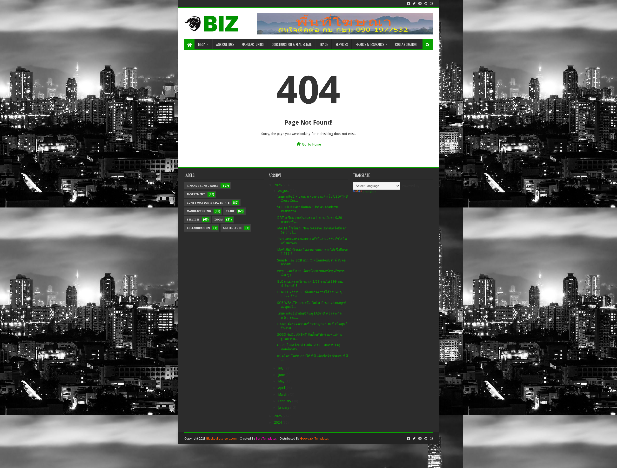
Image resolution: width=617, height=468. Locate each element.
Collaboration (405, 44)
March (283, 394)
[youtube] (420, 3)
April (282, 388)
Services (341, 44)
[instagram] (431, 3)
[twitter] (414, 3)
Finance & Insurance (369, 44)
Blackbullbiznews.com (221, 438)
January (284, 407)
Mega (201, 44)
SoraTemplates (266, 438)
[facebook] (408, 3)
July (281, 368)
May (281, 381)
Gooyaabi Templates (314, 438)
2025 (278, 416)
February (285, 401)
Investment (196, 194)
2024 (278, 422)
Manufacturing (253, 44)
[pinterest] (425, 3)
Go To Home (311, 144)
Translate (369, 192)
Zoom (218, 219)
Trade (323, 44)
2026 (278, 185)
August (284, 191)
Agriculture (225, 44)
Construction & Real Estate (291, 44)
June (282, 375)
